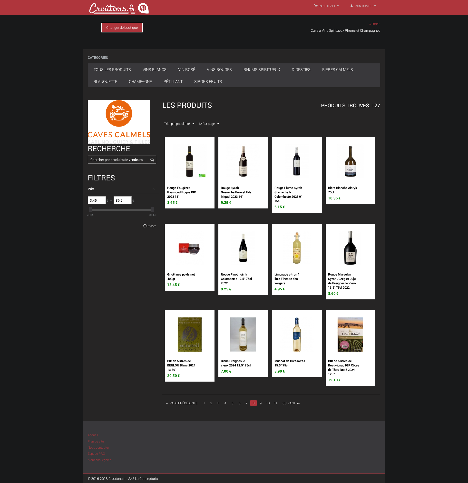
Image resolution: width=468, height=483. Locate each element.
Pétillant (173, 81)
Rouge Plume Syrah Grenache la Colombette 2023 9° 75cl (288, 194)
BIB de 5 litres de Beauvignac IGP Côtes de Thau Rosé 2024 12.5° (343, 367)
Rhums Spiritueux (262, 69)
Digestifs (301, 69)
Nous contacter (98, 447)
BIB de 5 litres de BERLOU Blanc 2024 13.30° (181, 365)
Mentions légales (99, 460)
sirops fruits (208, 81)
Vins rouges (219, 69)
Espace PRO (96, 453)
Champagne (140, 81)
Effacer (151, 226)
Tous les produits (112, 69)
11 (275, 403)
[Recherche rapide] (152, 160)
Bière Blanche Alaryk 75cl (342, 190)
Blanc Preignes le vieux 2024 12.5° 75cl (236, 363)
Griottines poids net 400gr (181, 276)
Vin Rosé (186, 69)
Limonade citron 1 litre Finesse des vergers (287, 278)
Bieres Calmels (337, 69)
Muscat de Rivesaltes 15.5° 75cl (289, 363)
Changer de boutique (122, 27)
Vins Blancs (154, 69)
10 (268, 403)
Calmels (374, 23)
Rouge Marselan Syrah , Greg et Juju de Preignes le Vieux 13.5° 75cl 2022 (342, 281)
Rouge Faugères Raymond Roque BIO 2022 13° (181, 192)
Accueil (93, 435)
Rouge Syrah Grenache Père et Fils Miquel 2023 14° (236, 192)
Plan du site (96, 441)
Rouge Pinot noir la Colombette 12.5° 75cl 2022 (236, 278)
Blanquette (105, 81)
